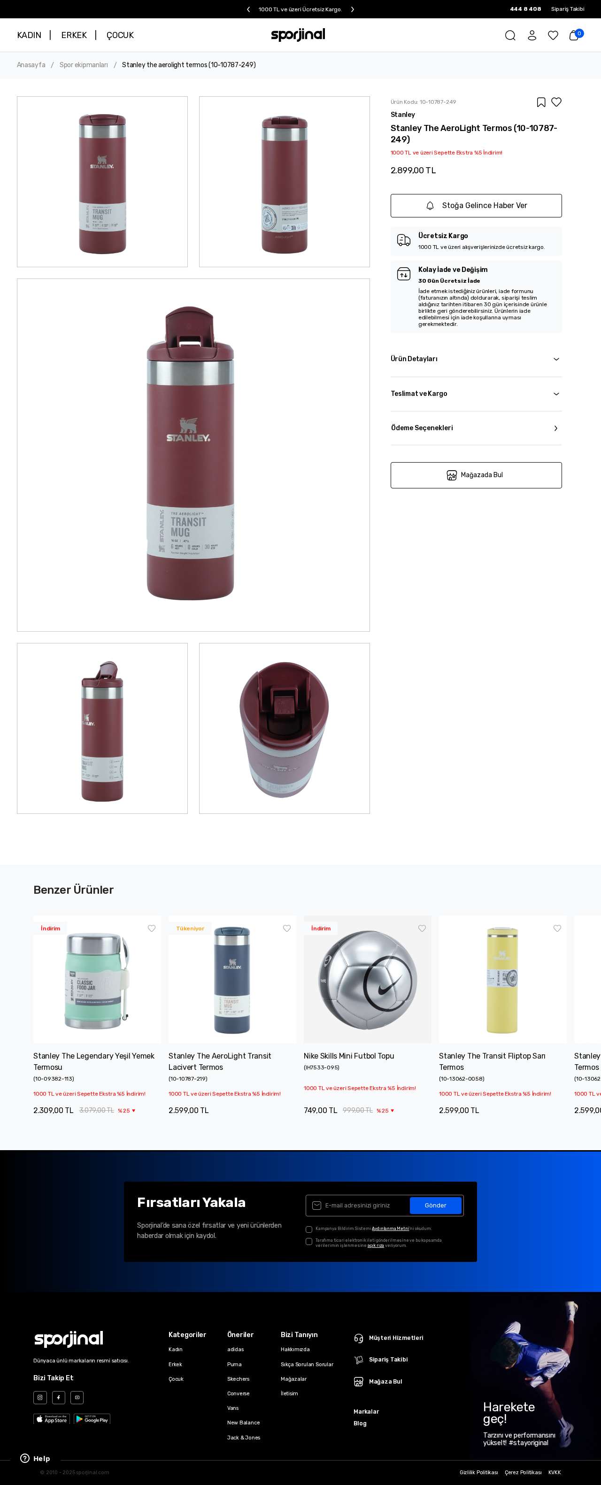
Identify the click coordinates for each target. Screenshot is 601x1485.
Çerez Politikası (523, 1473)
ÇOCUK (120, 35)
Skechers (238, 1379)
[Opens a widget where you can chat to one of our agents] (35, 1459)
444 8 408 (525, 9)
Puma (234, 1364)
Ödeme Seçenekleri (422, 428)
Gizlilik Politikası (479, 1473)
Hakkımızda (295, 1349)
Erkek (175, 1364)
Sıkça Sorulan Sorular (307, 1364)
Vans (233, 1408)
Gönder (436, 1205)
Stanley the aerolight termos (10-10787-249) (188, 65)
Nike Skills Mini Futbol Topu (349, 1056)
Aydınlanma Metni (390, 1228)
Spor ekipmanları (84, 65)
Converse (238, 1394)
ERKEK (73, 35)
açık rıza (376, 1245)
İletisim (289, 1394)
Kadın (176, 1349)
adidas (235, 1349)
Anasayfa (31, 65)
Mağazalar (294, 1379)
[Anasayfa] (297, 35)
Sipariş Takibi (568, 9)
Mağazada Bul (482, 475)
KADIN (29, 35)
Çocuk (176, 1379)
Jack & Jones (243, 1438)
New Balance (243, 1423)
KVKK (554, 1473)
